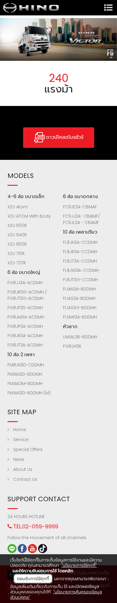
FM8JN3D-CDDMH (26, 365)
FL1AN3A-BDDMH (79, 289)
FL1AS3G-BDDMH (79, 308)
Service (20, 440)
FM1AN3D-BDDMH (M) (29, 393)
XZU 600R (17, 225)
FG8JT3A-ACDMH (25, 345)
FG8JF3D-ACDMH (25, 308)
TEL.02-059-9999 (35, 526)
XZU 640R (17, 235)
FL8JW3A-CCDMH (81, 270)
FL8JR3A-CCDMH (80, 252)
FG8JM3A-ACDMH (26, 317)
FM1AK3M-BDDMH (25, 384)
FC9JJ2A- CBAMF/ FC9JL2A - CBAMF (81, 219)
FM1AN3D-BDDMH (25, 374)
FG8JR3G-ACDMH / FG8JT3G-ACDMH (27, 295)
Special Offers (27, 449)
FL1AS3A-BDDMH (79, 298)
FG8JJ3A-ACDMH (25, 283)
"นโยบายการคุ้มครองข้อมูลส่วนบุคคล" (56, 594)
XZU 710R (16, 253)
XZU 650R (17, 244)
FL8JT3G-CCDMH (80, 280)
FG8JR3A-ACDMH (25, 336)
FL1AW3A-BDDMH (80, 317)
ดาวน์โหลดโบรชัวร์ (64, 137)
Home (19, 430)
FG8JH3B (72, 346)
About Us (22, 469)
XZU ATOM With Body (29, 216)
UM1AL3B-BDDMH (80, 337)
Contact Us (24, 479)
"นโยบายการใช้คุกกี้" (79, 565)
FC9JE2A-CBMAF (80, 207)
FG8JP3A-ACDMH (25, 326)
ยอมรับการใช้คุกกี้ (33, 579)
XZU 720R (17, 263)
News (18, 459)
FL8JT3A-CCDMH (80, 261)
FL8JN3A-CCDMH (80, 242)
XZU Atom (18, 207)
